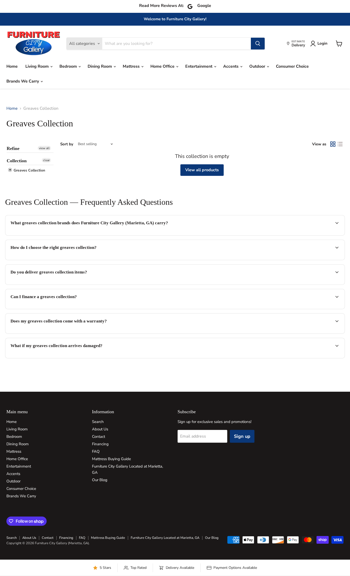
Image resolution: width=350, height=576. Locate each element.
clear (46, 160)
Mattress (132, 66)
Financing (100, 444)
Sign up (242, 436)
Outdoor (257, 66)
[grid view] (332, 144)
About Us (100, 429)
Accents (231, 66)
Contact (98, 436)
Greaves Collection (29, 170)
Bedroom (68, 66)
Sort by (66, 144)
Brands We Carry (23, 81)
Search (98, 421)
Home (12, 66)
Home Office (163, 66)
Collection (17, 160)
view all (44, 148)
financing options (52, 308)
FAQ (96, 451)
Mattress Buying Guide (111, 458)
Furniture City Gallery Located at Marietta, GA (165, 537)
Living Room (37, 66)
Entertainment (199, 66)
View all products (202, 170)
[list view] (340, 144)
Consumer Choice (292, 66)
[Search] (258, 43)
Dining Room (100, 66)
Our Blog (99, 479)
